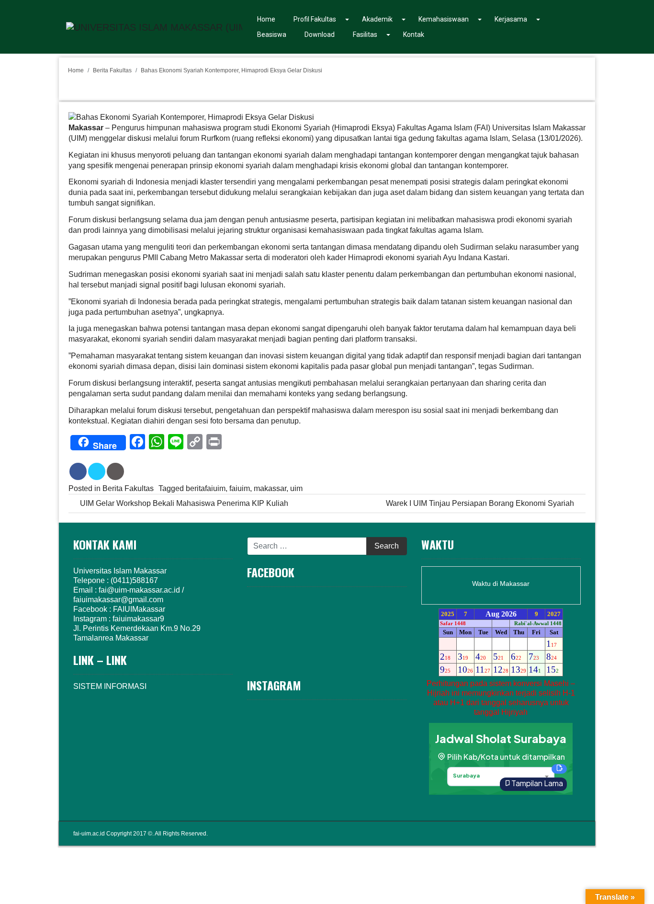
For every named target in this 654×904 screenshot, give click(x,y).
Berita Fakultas (112, 70)
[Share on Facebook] (78, 471)
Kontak (413, 34)
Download (319, 34)
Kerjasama (511, 19)
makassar (270, 488)
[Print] (115, 471)
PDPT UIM (565, 833)
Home (266, 19)
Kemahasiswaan (443, 19)
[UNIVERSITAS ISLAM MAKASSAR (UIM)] (154, 26)
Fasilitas (365, 34)
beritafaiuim (206, 488)
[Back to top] (628, 876)
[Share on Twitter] (96, 471)
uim (296, 488)
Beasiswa (271, 34)
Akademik (377, 19)
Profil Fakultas (314, 19)
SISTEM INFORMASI (110, 686)
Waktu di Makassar (501, 583)
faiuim (239, 488)
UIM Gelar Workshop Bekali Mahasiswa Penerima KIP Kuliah (183, 503)
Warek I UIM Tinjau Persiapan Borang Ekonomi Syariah (481, 503)
